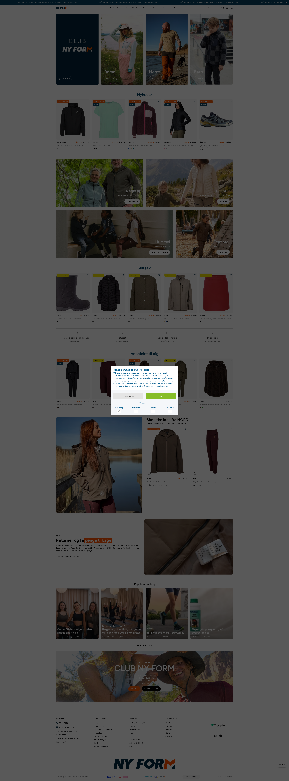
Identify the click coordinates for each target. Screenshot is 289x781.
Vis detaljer (143, 403)
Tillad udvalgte (128, 396)
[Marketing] (170, 411)
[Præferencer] (136, 411)
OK (160, 396)
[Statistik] (153, 411)
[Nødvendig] (119, 411)
